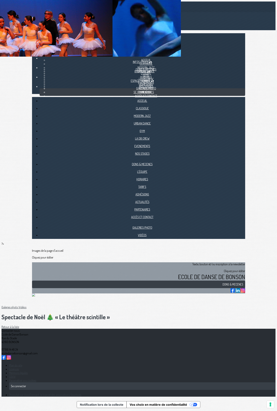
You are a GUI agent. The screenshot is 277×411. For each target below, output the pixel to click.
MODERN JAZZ (142, 116)
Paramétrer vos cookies (22, 380)
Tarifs (142, 187)
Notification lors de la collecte (101, 404)
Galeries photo (146, 88)
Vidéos (142, 235)
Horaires (146, 77)
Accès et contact (146, 96)
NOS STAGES (142, 153)
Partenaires (142, 209)
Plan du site (15, 365)
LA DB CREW (142, 138)
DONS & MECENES (142, 164)
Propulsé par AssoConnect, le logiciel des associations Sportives (45, 395)
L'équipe (146, 73)
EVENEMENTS (142, 146)
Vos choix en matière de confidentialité (158, 404)
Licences (14, 369)
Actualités (142, 202)
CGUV (12, 377)
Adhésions (146, 84)
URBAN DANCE (142, 123)
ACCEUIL (142, 101)
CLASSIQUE (146, 64)
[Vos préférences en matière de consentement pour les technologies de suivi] (270, 404)
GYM (142, 131)
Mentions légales (18, 373)
